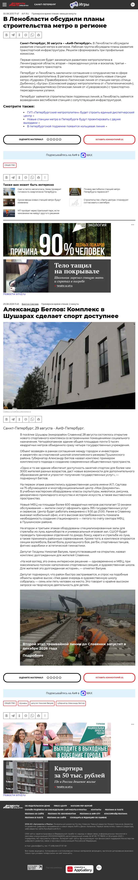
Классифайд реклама (115, 814)
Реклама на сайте (34, 814)
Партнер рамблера (54, 868)
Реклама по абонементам (62, 814)
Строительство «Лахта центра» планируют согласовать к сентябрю (106, 201)
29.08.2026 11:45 (11, 304)
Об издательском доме (37, 806)
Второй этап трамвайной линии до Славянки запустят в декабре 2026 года (74, 646)
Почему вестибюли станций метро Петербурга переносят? (102, 190)
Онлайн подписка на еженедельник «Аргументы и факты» (56, 810)
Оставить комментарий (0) (109, 139)
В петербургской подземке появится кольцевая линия (66, 126)
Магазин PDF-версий (81, 806)
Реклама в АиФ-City (90, 814)
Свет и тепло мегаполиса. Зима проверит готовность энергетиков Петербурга (39, 190)
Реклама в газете (114, 810)
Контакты (96, 810)
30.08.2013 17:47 (11, 13)
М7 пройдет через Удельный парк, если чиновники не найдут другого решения (38, 212)
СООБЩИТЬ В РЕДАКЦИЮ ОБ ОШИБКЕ (88, 818)
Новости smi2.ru (14, 294)
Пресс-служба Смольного (17, 411)
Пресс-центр (60, 806)
